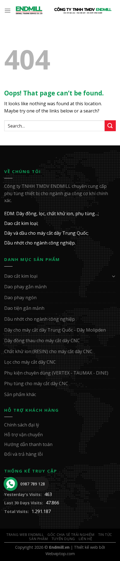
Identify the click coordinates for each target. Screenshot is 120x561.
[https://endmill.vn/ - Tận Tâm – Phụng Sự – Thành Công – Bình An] (64, 10)
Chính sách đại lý (21, 425)
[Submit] (110, 125)
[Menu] (7, 10)
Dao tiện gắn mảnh (24, 308)
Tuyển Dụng (63, 538)
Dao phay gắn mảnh (25, 287)
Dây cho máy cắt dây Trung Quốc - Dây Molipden (55, 330)
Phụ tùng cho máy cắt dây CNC (36, 383)
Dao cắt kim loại (20, 276)
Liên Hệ (85, 538)
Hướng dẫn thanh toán (28, 444)
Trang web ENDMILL (25, 534)
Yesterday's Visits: (23, 494)
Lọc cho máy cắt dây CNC (30, 362)
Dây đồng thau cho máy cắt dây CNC (42, 340)
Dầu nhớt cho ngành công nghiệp (39, 319)
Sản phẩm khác (20, 394)
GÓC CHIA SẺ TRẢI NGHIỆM (70, 534)
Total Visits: (16, 511)
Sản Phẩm (38, 538)
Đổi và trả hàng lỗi (23, 454)
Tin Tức (105, 534)
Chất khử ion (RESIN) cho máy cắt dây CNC (48, 351)
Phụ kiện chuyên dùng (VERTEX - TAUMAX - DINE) (56, 373)
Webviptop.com (60, 553)
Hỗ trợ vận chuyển (23, 434)
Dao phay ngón (20, 297)
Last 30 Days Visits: (23, 502)
